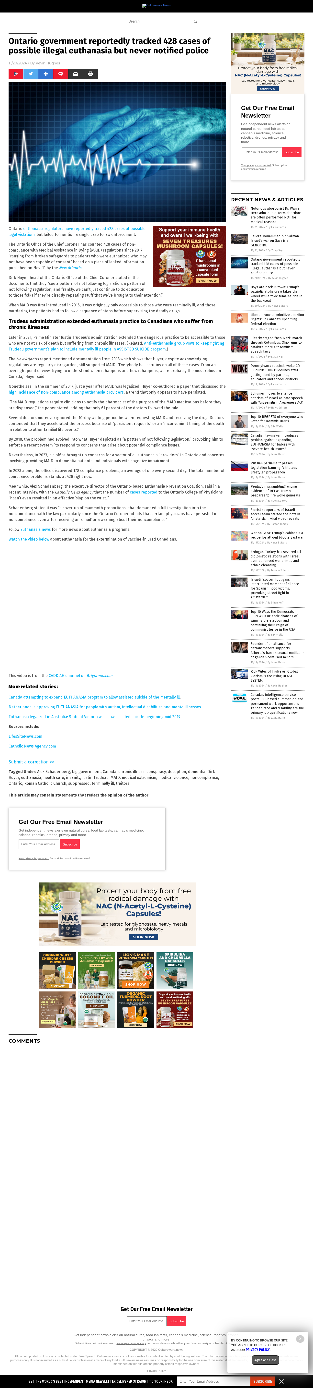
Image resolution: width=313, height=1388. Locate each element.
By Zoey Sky (275, 250)
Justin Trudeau (95, 777)
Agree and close (265, 1360)
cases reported (143, 492)
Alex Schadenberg (53, 771)
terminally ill (103, 783)
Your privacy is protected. (34, 858)
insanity (73, 777)
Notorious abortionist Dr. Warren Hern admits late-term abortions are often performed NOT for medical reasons (276, 215)
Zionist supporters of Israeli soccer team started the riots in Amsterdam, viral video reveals (275, 514)
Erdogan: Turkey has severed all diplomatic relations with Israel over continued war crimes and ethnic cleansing (276, 558)
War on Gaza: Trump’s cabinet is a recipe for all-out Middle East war (277, 535)
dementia (196, 771)
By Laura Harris (277, 227)
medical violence (173, 777)
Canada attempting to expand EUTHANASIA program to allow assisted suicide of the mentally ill (94, 697)
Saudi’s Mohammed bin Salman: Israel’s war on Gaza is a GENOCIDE (275, 240)
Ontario (15, 783)
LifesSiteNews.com (25, 736)
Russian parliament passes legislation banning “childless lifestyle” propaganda (274, 467)
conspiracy (156, 771)
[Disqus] (117, 1109)
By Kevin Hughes (278, 278)
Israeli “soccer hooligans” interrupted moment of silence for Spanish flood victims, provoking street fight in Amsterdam (275, 589)
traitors (122, 783)
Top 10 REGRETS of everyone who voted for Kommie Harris (277, 419)
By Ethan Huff (275, 356)
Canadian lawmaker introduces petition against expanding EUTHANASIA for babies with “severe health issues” (274, 442)
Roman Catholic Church (45, 783)
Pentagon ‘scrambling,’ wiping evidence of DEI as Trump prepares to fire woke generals (275, 490)
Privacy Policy (156, 1371)
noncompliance (204, 777)
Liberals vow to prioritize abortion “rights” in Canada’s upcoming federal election (277, 319)
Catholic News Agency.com (32, 746)
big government (86, 771)
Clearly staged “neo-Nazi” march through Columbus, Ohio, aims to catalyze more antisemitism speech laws (276, 345)
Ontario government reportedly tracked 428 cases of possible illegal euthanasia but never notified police (275, 266)
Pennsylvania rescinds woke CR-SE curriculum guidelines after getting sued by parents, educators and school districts (276, 372)
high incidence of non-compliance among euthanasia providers (66, 392)
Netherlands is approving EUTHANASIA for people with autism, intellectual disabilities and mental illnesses (105, 707)
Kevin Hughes (48, 63)
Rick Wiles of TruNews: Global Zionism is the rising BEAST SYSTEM (274, 675)
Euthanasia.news (35, 529)
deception (177, 771)
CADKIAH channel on (80, 675)
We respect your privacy (131, 1343)
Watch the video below (29, 539)
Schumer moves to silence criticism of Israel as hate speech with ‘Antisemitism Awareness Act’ (277, 397)
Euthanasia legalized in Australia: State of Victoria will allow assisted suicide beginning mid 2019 (94, 716)
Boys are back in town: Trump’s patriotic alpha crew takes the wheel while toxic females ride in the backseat (276, 294)
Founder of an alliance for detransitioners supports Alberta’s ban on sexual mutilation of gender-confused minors (277, 650)
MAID (115, 777)
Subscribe (262, 1381)
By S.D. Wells (275, 426)
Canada (109, 771)
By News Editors (278, 305)
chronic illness (131, 771)
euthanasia (31, 777)
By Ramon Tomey (277, 524)
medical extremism (139, 777)
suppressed (79, 783)
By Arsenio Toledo (278, 570)
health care (53, 777)
